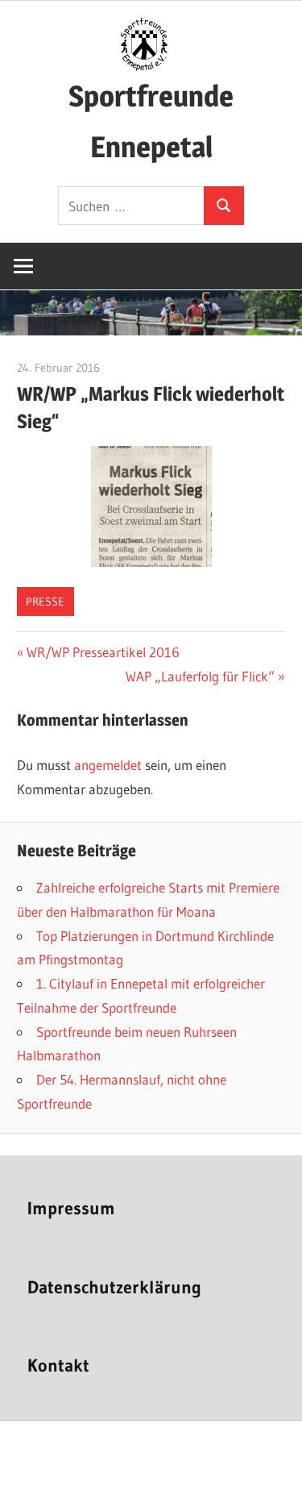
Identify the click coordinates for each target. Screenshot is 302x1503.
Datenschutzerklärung (114, 1287)
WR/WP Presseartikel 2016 (103, 651)
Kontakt (58, 1365)
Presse (45, 601)
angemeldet (108, 764)
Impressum (71, 1208)
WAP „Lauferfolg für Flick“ (200, 676)
